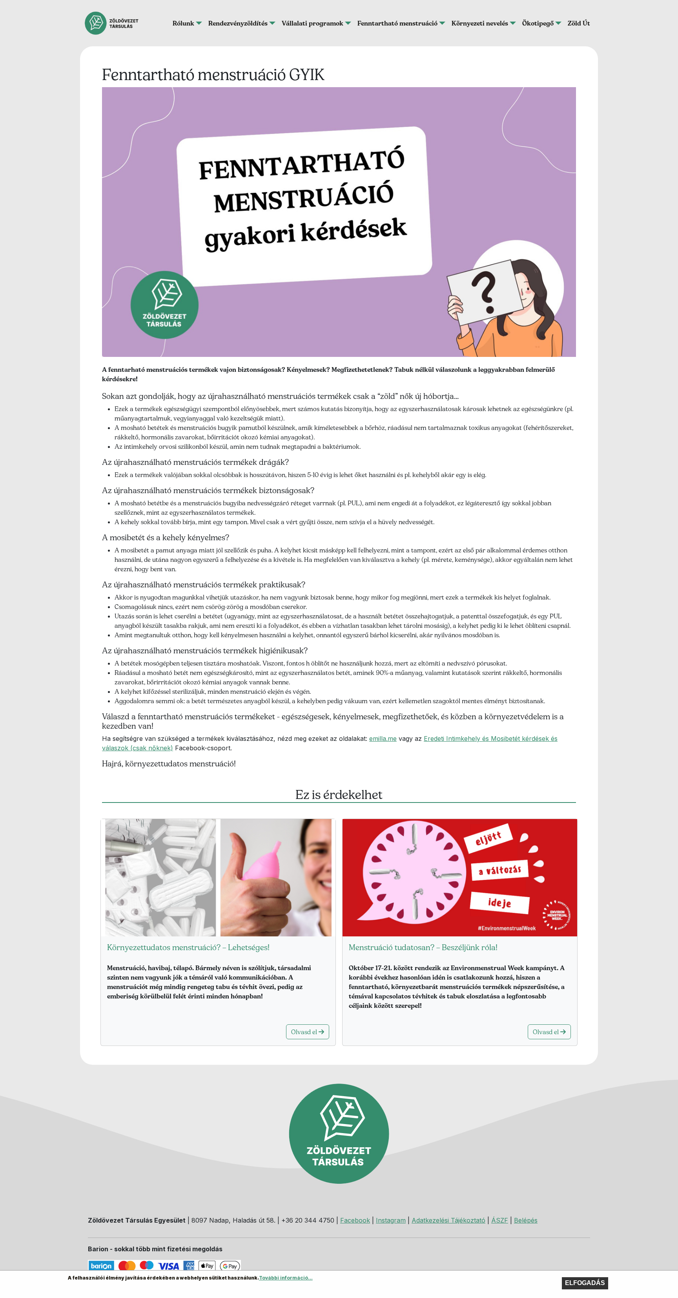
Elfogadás (585, 1283)
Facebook (355, 1220)
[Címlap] (115, 23)
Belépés (526, 1220)
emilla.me (383, 738)
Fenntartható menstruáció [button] (397, 23)
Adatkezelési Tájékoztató (448, 1220)
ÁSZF (499, 1220)
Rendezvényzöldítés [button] (238, 23)
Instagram (391, 1220)
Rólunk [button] (183, 23)
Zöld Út (579, 23)
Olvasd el (305, 1032)
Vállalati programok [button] (312, 23)
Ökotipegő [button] (538, 23)
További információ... (286, 1278)
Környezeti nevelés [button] (480, 23)
